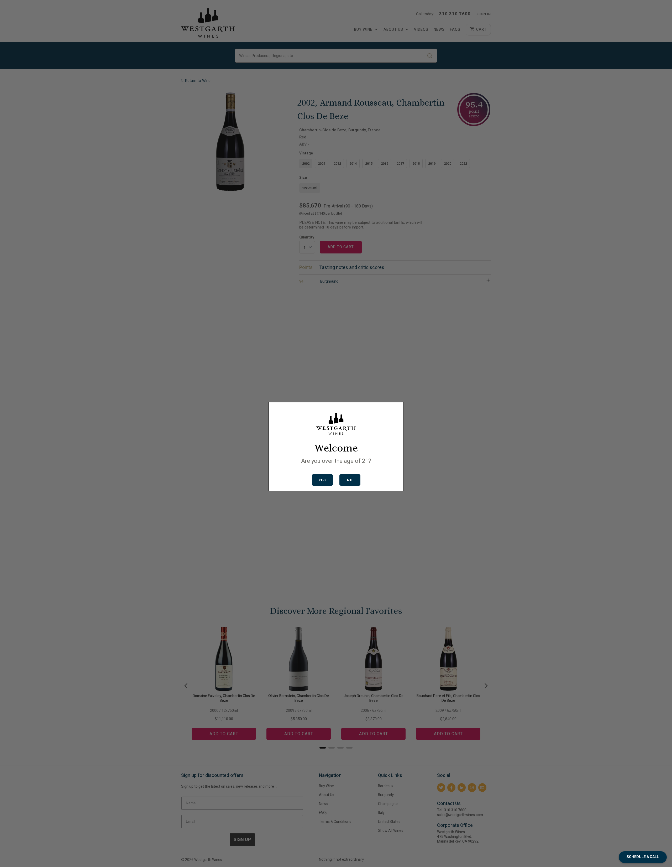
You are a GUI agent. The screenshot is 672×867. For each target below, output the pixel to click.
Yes (322, 479)
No (350, 479)
